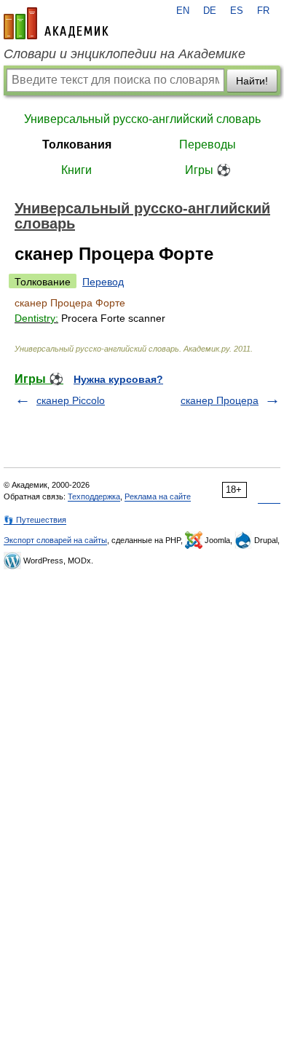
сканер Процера (220, 400)
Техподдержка (94, 496)
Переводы (207, 144)
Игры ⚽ (208, 170)
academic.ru (56, 23)
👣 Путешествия (35, 519)
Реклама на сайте (158, 496)
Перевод (103, 282)
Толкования (76, 144)
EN (182, 11)
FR (263, 11)
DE (209, 11)
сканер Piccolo (70, 400)
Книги (76, 170)
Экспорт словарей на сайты (55, 540)
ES (236, 11)
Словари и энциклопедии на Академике (124, 54)
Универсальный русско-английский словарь (142, 119)
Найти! (252, 81)
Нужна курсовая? (118, 379)
